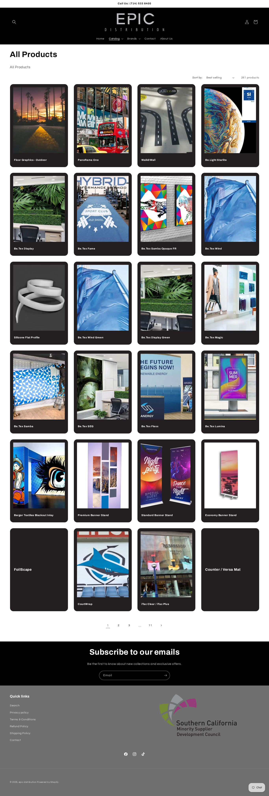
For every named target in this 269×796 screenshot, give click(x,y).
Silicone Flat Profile (27, 337)
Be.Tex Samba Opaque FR (158, 248)
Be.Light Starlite (216, 160)
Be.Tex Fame (86, 248)
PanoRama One (88, 160)
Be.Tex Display (24, 248)
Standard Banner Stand (157, 515)
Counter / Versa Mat (222, 569)
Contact (15, 740)
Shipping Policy (20, 733)
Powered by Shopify (47, 782)
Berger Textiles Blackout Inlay (34, 515)
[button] (14, 22)
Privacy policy (19, 712)
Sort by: (197, 77)
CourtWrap (85, 604)
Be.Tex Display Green (155, 337)
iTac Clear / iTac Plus (155, 604)
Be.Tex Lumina (215, 426)
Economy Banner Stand (221, 515)
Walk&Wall (148, 160)
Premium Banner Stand (93, 515)
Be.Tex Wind (213, 248)
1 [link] (108, 625)
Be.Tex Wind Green (90, 337)
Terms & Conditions (23, 719)
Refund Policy (19, 726)
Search (15, 705)
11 (150, 625)
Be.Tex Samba (23, 426)
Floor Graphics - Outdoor (30, 160)
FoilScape (23, 569)
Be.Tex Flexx (149, 426)
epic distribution (27, 782)
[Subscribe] (165, 675)
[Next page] (161, 625)
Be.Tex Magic (214, 337)
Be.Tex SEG (86, 426)
